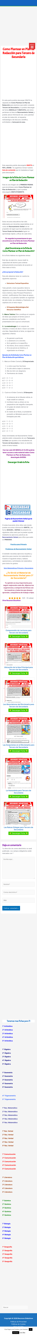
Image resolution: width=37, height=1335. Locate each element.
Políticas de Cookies (18, 1324)
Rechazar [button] (15, 1332)
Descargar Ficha (18, 636)
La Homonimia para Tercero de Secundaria (18, 791)
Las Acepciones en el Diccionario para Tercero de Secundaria (18, 746)
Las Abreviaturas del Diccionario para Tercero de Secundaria (18, 705)
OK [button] (30, 1329)
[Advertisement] (18, 26)
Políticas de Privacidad (18, 1322)
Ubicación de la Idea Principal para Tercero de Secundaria (18, 668)
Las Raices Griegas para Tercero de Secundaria (18, 828)
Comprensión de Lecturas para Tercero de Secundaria (18, 631)
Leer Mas (22, 1332)
